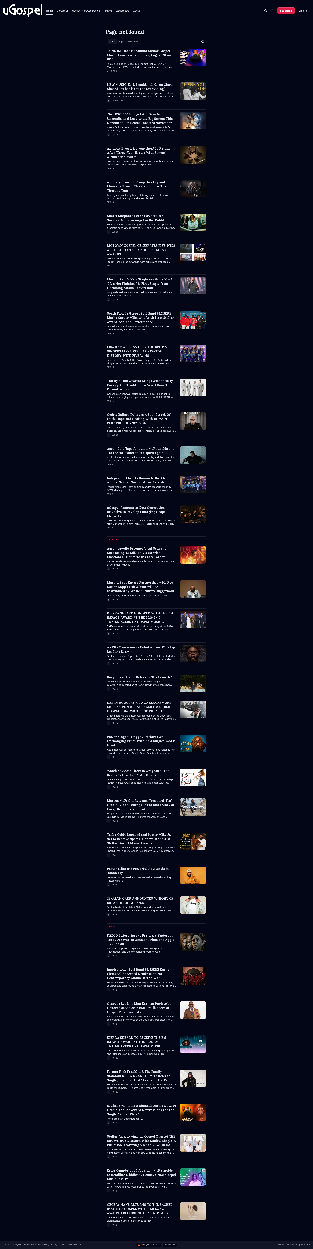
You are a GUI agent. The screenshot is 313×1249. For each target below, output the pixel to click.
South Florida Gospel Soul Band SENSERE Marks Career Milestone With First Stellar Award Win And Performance (140, 317)
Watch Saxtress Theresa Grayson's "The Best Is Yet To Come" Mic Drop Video (138, 773)
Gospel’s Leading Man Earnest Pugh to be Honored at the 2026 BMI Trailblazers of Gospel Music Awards (139, 1008)
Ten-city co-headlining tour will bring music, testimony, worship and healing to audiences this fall (138, 196)
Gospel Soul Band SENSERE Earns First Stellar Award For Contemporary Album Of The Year (138, 328)
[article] (156, 62)
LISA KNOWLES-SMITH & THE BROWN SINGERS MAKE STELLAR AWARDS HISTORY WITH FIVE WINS (137, 351)
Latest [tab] (112, 41)
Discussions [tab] (132, 41)
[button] (49, 11)
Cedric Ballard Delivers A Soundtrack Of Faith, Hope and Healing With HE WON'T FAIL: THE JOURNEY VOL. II (138, 419)
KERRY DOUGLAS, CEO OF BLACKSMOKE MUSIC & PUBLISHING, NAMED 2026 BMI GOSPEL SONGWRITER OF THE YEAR (139, 707)
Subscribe (286, 10)
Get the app (169, 1244)
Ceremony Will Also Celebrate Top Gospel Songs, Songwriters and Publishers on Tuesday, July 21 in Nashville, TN (141, 1052)
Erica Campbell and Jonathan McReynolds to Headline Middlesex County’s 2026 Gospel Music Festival (141, 1175)
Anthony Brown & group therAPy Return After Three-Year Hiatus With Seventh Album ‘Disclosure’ (138, 152)
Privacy (54, 1244)
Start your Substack (150, 1244)
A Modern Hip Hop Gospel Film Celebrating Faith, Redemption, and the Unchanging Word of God (135, 950)
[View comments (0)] (132, 75)
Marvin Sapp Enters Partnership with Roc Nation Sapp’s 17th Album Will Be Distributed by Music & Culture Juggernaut (140, 587)
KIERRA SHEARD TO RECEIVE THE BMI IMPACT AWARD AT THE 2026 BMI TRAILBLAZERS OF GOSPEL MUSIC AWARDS (137, 1042)
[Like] (109, 173)
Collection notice (73, 1244)
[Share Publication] (273, 10)
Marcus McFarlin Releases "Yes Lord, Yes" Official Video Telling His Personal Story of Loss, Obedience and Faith (140, 805)
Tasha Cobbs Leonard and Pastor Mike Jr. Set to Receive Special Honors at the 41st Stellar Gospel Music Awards (139, 839)
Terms (61, 1244)
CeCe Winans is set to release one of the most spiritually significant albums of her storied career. (138, 1219)
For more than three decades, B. (125, 1118)
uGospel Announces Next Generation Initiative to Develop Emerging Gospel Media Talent (137, 512)
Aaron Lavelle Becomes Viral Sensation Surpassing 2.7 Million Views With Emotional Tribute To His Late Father (138, 552)
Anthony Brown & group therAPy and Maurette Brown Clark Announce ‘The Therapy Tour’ (136, 186)
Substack (280, 1244)
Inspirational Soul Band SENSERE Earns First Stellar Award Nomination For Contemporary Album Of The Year (138, 974)
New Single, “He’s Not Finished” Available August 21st (137, 595)
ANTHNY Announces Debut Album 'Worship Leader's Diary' (141, 649)
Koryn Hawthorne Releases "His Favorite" (139, 677)
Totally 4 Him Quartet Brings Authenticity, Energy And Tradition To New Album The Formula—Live (140, 385)
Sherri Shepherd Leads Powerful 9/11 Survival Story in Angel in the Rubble (136, 218)
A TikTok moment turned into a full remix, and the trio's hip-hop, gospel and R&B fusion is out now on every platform (140, 459)
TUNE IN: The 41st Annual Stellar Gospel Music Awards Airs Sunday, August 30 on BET (139, 55)
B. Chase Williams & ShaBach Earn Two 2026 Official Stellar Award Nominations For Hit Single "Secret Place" (141, 1110)
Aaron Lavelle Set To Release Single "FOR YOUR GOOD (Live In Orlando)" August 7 (140, 563)
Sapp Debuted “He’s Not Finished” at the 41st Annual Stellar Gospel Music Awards (140, 294)
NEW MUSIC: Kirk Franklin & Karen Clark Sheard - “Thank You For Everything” (140, 87)
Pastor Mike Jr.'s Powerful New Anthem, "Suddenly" (138, 871)
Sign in (303, 10)
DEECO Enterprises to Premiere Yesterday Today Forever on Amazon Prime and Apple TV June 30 (140, 939)
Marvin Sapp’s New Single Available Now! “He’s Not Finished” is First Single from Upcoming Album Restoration (139, 283)
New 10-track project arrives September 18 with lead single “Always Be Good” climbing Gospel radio (140, 163)
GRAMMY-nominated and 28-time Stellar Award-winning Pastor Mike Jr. (139, 879)
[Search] (265, 10)
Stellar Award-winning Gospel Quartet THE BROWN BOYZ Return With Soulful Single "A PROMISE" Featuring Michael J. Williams (141, 1140)
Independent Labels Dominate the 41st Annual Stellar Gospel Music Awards (137, 480)
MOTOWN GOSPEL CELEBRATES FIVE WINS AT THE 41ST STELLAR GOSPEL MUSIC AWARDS (141, 250)
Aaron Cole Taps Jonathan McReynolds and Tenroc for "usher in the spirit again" (141, 451)
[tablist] (123, 41)
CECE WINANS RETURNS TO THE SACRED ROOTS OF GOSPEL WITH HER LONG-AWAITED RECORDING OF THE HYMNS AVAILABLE (140, 1209)
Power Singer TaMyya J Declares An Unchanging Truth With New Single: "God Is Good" (141, 741)
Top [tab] (121, 41)
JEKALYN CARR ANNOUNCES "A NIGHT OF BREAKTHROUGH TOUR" (140, 901)
